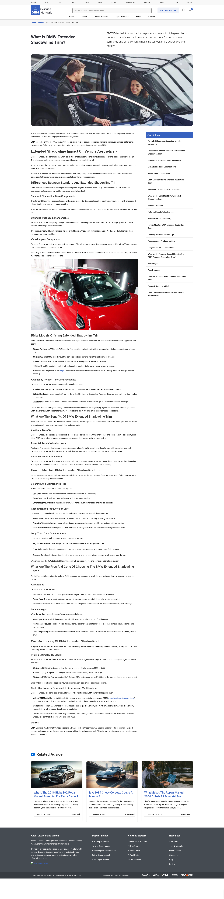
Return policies (134, 859)
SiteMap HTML (134, 850)
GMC (47, 2)
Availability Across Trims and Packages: (164, 189)
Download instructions (137, 841)
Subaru (113, 2)
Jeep (161, 2)
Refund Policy (134, 855)
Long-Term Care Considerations (161, 247)
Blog (171, 859)
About (84, 16)
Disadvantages (154, 270)
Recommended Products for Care (161, 241)
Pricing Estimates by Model (159, 286)
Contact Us (174, 855)
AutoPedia (173, 841)
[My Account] (183, 10)
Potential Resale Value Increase (161, 212)
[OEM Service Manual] (42, 10)
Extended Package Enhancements (162, 167)
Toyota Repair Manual (101, 846)
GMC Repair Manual (100, 859)
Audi (73, 2)
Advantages (153, 263)
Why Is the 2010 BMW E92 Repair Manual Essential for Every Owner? (56, 794)
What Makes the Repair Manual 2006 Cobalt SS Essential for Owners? (164, 796)
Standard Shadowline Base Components (164, 160)
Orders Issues (175, 850)
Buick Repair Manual (101, 855)
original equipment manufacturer (121, 698)
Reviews (172, 864)
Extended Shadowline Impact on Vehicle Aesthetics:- (164, 142)
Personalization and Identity (159, 218)
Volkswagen (130, 2)
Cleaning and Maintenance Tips (161, 234)
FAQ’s (138, 16)
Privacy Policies (107, 875)
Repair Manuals (101, 16)
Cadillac (190, 2)
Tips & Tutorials (121, 16)
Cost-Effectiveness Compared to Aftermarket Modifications (166, 294)
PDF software (133, 846)
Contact (151, 16)
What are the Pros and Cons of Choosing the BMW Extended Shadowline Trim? (166, 255)
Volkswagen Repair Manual (104, 850)
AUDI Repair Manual (100, 841)
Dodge (175, 2)
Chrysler (147, 2)
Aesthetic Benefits (155, 205)
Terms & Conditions (122, 875)
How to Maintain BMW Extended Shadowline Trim (166, 226)
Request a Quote (168, 10)
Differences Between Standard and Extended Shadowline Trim (166, 152)
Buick (60, 2)
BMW (87, 2)
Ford (100, 2)
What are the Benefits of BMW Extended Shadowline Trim (164, 197)
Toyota (33, 2)
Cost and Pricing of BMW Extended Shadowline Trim (167, 278)
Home (71, 16)
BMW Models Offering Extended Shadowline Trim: (166, 181)
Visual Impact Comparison (159, 173)
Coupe (61, 370)
